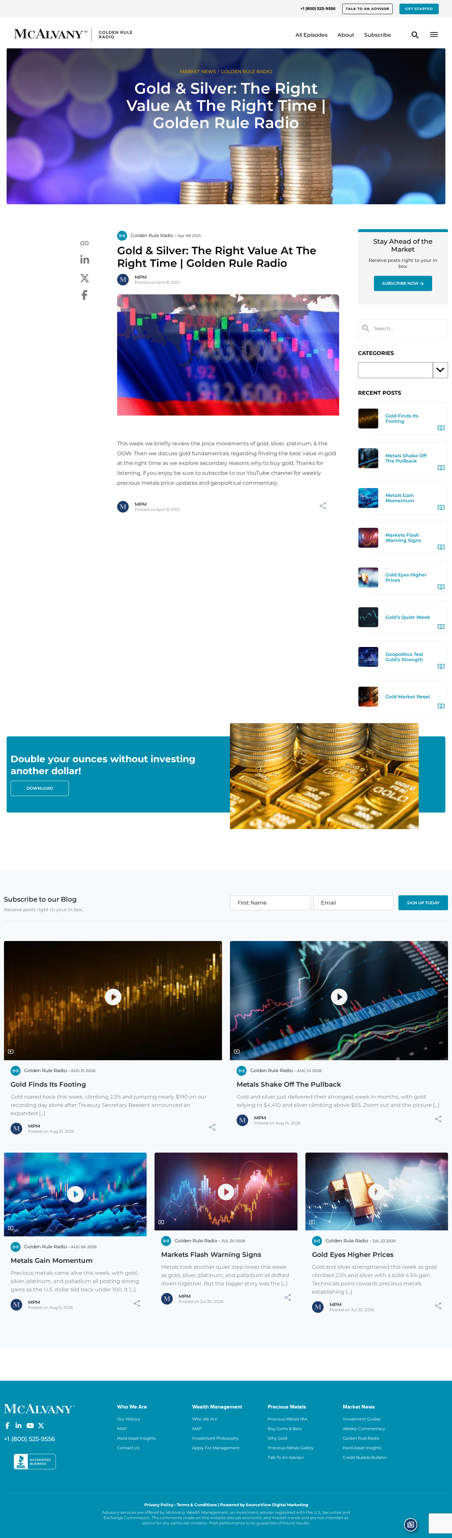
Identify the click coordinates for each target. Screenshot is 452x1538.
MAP (122, 1428)
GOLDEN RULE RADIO (246, 71)
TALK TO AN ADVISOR (367, 9)
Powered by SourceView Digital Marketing (264, 1504)
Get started (419, 9)
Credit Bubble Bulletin (364, 1457)
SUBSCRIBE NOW (400, 283)
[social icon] (7, 1426)
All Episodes (311, 35)
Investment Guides (362, 1418)
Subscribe (377, 35)
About (346, 35)
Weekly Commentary (364, 1428)
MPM (141, 277)
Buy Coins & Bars (284, 1428)
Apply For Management (216, 1447)
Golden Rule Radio (361, 1438)
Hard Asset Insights (136, 1438)
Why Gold (277, 1438)
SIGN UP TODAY (423, 902)
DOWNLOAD (39, 788)
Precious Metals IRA (287, 1418)
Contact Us (128, 1447)
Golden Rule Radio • (153, 235)
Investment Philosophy (215, 1438)
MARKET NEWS (198, 71)
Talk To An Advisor (286, 1457)
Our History (128, 1418)
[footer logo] (39, 1408)
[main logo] (64, 35)
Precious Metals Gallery (291, 1447)
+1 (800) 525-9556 (318, 8)
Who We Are (204, 1418)
